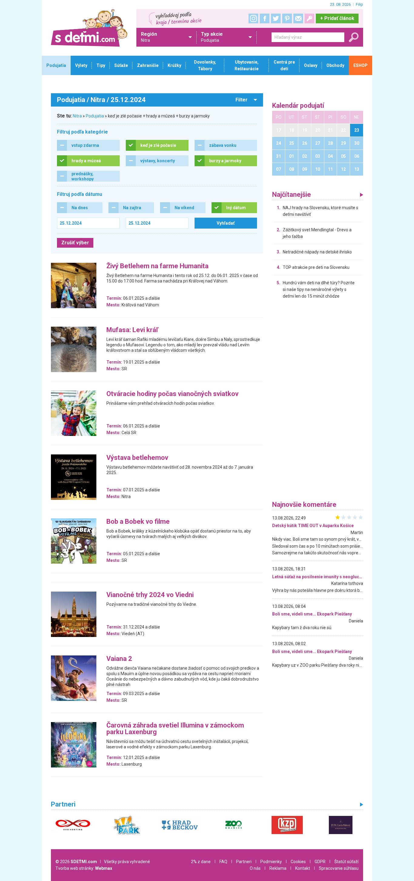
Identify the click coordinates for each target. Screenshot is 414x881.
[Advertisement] (317, 401)
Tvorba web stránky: (83, 868)
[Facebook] (264, 18)
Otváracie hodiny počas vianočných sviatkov (172, 394)
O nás (255, 868)
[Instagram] (253, 18)
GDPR (320, 861)
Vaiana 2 (119, 658)
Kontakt (302, 868)
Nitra (77, 116)
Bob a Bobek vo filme (138, 521)
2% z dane (201, 861)
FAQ (223, 861)
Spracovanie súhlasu (339, 868)
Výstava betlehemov (137, 457)
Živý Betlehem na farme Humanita (157, 266)
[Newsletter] (298, 18)
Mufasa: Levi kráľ (132, 330)
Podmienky (271, 861)
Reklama (277, 868)
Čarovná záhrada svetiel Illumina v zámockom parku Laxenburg (175, 729)
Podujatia (95, 116)
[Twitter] (276, 18)
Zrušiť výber (75, 243)
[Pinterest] (287, 18)
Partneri (244, 861)
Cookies (298, 861)
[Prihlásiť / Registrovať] (309, 18)
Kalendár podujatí (298, 105)
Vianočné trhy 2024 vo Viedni (150, 595)
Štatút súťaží (346, 861)
